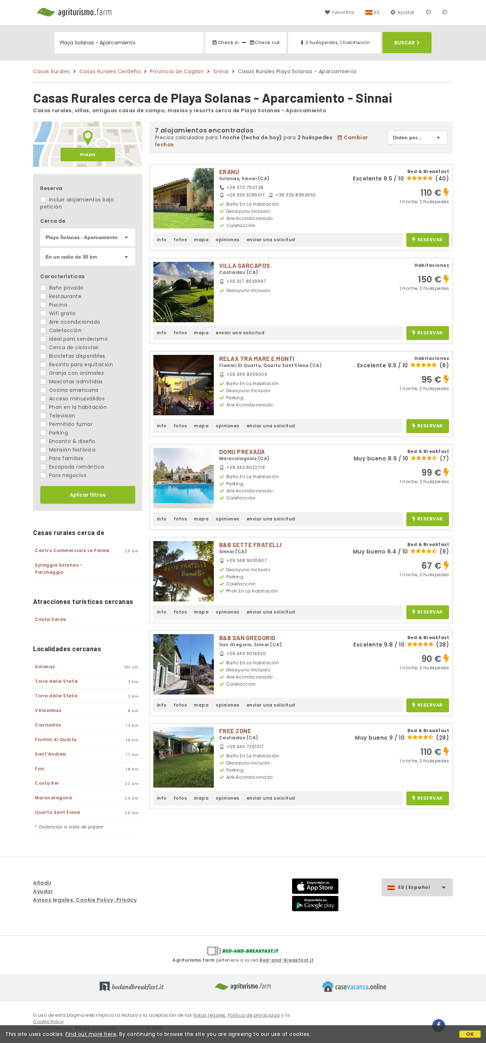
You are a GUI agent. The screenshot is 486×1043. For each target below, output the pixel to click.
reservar (430, 240)
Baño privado (65, 287)
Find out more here (90, 1034)
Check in (228, 42)
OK (470, 1034)
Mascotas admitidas (75, 381)
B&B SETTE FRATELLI (250, 544)
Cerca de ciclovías (73, 347)
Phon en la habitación (77, 407)
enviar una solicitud (271, 240)
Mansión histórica (71, 449)
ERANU (229, 171)
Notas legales (209, 1015)
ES (377, 12)
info (162, 240)
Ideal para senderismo (77, 338)
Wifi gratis (61, 313)
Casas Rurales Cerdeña (110, 71)
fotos (180, 240)
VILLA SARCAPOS (244, 265)
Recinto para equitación (80, 364)
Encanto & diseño (71, 441)
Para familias (65, 458)
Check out (267, 42)
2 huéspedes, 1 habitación (337, 42)
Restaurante (64, 296)
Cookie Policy (48, 1021)
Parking (57, 432)
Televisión (61, 415)
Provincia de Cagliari (177, 71)
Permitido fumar (70, 424)
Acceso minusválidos (76, 398)
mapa (88, 154)
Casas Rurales (51, 71)
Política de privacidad (254, 1015)
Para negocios (66, 475)
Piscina (57, 304)
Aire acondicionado (73, 321)
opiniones (227, 240)
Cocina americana (73, 390)
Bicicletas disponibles (76, 356)
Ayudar (406, 12)
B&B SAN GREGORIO (247, 637)
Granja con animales (75, 373)
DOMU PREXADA (242, 451)
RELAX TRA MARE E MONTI (257, 358)
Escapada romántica (75, 466)
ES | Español (414, 887)
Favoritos (343, 12)
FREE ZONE (235, 730)
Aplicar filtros (88, 494)
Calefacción (64, 330)
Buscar (404, 42)
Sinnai (221, 71)
